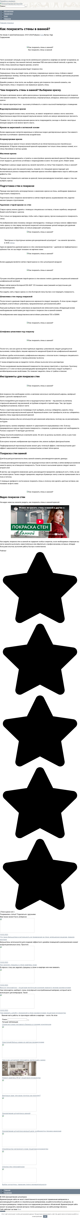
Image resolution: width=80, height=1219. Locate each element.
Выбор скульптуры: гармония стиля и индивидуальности (24, 1185)
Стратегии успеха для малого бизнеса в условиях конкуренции (26, 1024)
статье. (12, 243)
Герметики (8, 14)
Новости (7, 19)
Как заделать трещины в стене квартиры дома (18, 965)
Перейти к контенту (7, 1)
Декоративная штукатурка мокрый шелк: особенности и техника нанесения (31, 1131)
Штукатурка (8, 11)
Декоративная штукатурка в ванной (16, 1113)
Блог (6, 16)
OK (45, 1216)
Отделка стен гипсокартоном (13, 1167)
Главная (7, 1190)
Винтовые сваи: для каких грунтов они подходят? (21, 1096)
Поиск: (3, 6)
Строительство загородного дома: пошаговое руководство (25, 1149)
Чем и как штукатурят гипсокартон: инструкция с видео (23, 1060)
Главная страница (7, 23)
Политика (8, 1193)
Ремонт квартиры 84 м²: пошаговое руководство (21, 1078)
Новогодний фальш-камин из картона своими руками (23, 1042)
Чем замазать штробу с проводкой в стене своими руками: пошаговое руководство (33, 1013)
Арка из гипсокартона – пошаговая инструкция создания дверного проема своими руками (35, 988)
